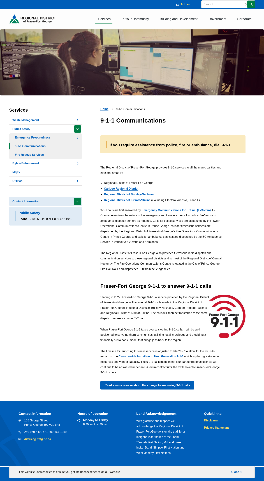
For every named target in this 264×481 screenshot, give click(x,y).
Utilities (17, 180)
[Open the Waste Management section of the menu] (77, 120)
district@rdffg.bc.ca (37, 439)
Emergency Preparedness (32, 137)
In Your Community (135, 19)
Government (217, 19)
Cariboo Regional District (121, 188)
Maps (16, 172)
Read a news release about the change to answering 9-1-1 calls (147, 385)
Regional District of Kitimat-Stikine (127, 200)
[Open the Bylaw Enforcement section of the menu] (77, 163)
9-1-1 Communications (30, 146)
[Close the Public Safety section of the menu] (77, 129)
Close (235, 471)
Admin (185, 4)
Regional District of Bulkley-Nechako (129, 194)
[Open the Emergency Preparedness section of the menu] (77, 137)
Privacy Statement (216, 427)
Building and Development (179, 19)
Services (104, 19)
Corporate (244, 19)
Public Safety (21, 128)
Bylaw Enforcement (25, 163)
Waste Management (25, 120)
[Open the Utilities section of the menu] (77, 181)
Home (104, 109)
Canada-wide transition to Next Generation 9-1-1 (151, 356)
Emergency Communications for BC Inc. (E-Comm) (176, 210)
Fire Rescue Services (29, 154)
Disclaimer (211, 420)
